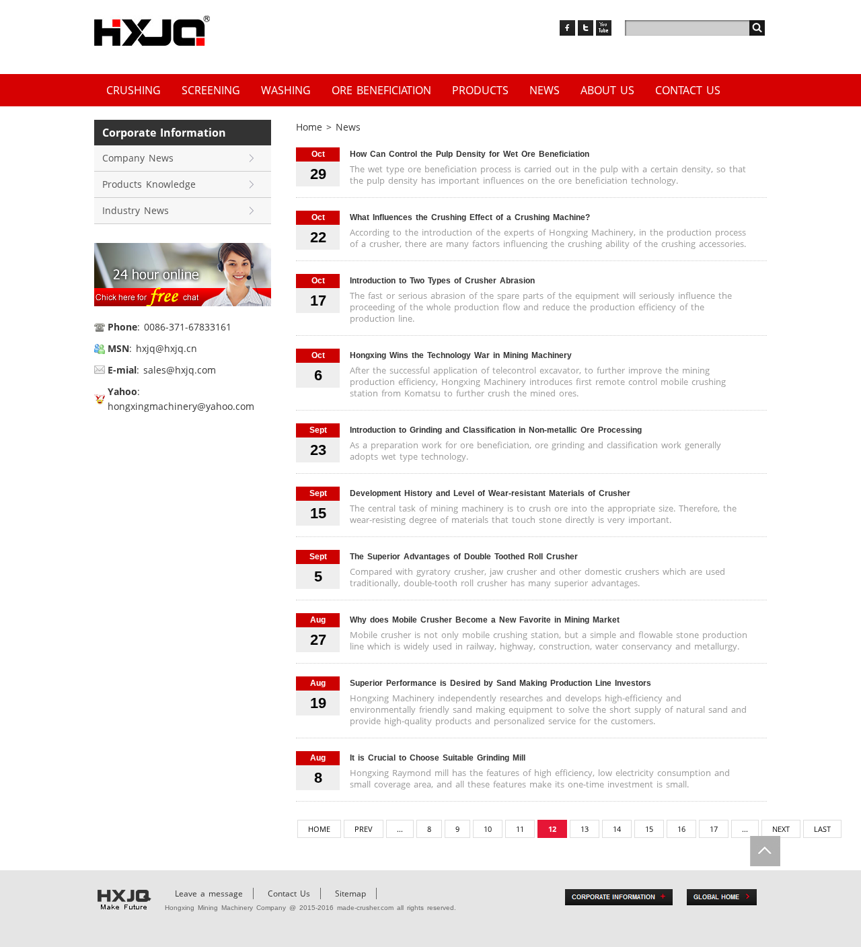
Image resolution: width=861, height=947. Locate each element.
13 (585, 829)
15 (649, 829)
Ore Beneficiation (381, 90)
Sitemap (350, 893)
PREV (363, 829)
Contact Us (687, 90)
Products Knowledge (149, 184)
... (400, 829)
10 (488, 829)
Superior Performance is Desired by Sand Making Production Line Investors (500, 683)
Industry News (135, 210)
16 (681, 829)
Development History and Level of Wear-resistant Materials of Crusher (490, 493)
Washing (286, 90)
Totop (765, 851)
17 (714, 829)
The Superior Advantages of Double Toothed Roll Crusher (464, 556)
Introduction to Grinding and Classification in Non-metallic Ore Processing (496, 430)
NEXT (781, 829)
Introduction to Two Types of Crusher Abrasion (442, 280)
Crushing (133, 90)
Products (480, 90)
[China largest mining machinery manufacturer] (152, 30)
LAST (822, 829)
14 (617, 829)
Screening (211, 90)
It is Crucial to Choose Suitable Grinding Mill (437, 758)
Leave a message (209, 893)
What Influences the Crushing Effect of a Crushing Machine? (470, 217)
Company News (138, 157)
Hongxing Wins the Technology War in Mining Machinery (461, 355)
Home (309, 126)
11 (520, 829)
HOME (319, 829)
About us (607, 90)
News (544, 90)
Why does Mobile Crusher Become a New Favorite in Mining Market (485, 620)
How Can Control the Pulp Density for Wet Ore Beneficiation (469, 154)
